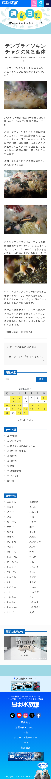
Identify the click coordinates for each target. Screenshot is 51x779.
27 (43, 409)
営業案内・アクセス (25, 727)
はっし (32, 506)
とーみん (11, 602)
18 (31, 405)
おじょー (11, 531)
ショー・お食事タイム (25, 737)
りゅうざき (35, 592)
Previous (2, 648)
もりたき (34, 567)
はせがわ (34, 501)
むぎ (31, 552)
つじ (9, 592)
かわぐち (11, 542)
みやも (32, 547)
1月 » (30, 420)
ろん (31, 597)
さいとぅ (11, 552)
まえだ (32, 531)
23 (19, 409)
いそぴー (11, 511)
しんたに (11, 567)
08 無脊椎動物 (14, 57)
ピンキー (34, 521)
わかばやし (35, 607)
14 (7, 405)
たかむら (11, 577)
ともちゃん (12, 607)
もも (31, 562)
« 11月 (21, 420)
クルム (10, 547)
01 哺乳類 (12, 435)
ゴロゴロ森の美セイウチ (25, 646)
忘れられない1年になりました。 (26, 356)
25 (31, 409)
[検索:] (25, 379)
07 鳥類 (10, 466)
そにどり (11, 572)
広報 (31, 612)
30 (19, 413)
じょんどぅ (12, 562)
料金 (25, 732)
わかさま (34, 602)
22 (13, 409)
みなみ (32, 537)
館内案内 (25, 722)
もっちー (34, 557)
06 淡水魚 (12, 460)
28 (7, 413)
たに (9, 582)
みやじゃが (35, 542)
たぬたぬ (11, 587)
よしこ (32, 582)
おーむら (11, 521)
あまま (10, 506)
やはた (32, 572)
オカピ (10, 526)
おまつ (10, 537)
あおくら (11, 501)
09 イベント (13, 476)
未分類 (10, 481)
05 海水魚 (12, 455)
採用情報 (25, 747)
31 (25, 413)
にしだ (10, 612)
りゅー (32, 587)
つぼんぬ (11, 597)
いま (9, 516)
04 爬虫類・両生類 (16, 450)
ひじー (32, 516)
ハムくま (34, 511)
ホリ (31, 526)
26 (37, 409)
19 (37, 405)
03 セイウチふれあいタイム (21, 445)
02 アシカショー (15, 440)
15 (13, 405)
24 (25, 409)
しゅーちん (12, 557)
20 (43, 405)
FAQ (25, 742)
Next (45, 648)
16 (19, 405)
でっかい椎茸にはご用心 (23, 347)
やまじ (32, 577)
